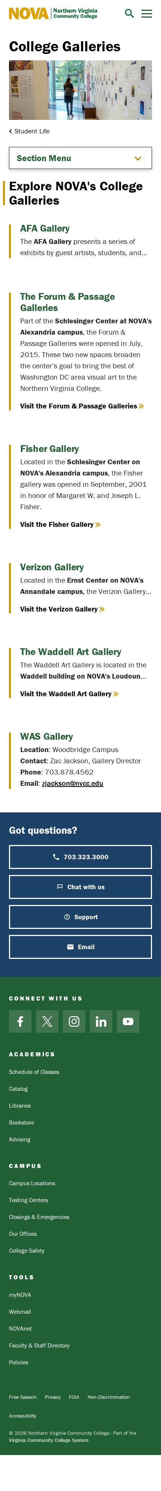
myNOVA (20, 1294)
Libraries (20, 1105)
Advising (19, 1139)
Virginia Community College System (48, 1440)
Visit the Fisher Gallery (57, 524)
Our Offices (23, 1233)
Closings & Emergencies (39, 1216)
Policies (18, 1362)
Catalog (18, 1088)
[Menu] (147, 14)
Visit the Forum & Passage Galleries (78, 405)
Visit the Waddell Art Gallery (66, 693)
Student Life (32, 131)
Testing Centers (28, 1200)
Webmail (20, 1311)
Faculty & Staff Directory (39, 1345)
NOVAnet (20, 1328)
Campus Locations (32, 1183)
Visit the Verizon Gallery (59, 608)
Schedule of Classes (34, 1071)
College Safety (27, 1250)
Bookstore (21, 1122)
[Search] (129, 13)
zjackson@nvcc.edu (72, 783)
